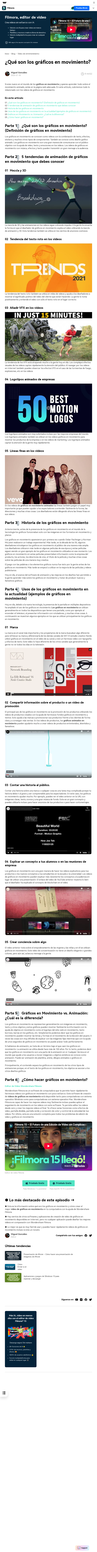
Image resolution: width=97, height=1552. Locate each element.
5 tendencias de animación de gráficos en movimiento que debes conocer (42, 105)
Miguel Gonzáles (19, 72)
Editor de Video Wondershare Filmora (23, 1086)
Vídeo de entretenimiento (28, 54)
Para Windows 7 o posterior (34, 1189)
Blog (13, 54)
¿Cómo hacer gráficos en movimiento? (25, 117)
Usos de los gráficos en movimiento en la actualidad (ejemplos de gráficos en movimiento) (49, 111)
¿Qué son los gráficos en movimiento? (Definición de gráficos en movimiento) (44, 102)
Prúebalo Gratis (36, 1183)
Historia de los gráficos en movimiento (26, 108)
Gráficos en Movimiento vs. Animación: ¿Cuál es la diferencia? (36, 114)
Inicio (7, 54)
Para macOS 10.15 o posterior (62, 1189)
